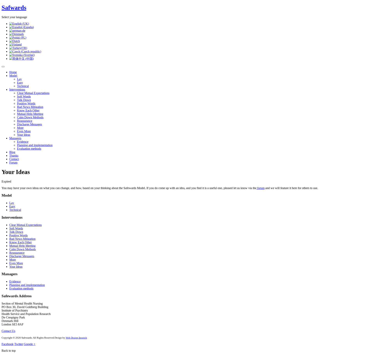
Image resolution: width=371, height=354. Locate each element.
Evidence (22, 141)
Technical (23, 86)
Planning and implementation (35, 145)
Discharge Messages (29, 124)
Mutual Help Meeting (30, 113)
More (20, 127)
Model (13, 75)
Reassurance (24, 120)
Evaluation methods (29, 148)
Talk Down (24, 100)
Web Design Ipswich (76, 337)
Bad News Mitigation (30, 107)
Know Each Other (28, 110)
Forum (13, 162)
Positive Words (26, 103)
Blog (12, 152)
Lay (19, 79)
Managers (15, 138)
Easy (20, 82)
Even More (24, 131)
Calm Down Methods (30, 117)
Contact (14, 159)
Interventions (17, 89)
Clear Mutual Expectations (33, 93)
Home (13, 72)
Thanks (13, 155)
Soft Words (24, 96)
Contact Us (8, 331)
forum (260, 188)
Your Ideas (23, 134)
